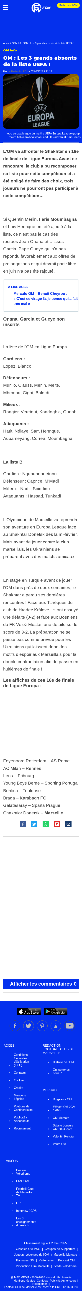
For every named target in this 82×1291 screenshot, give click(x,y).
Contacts (20, 1072)
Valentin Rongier (63, 1136)
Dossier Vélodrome (23, 1171)
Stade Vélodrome (65, 1266)
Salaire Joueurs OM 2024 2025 (63, 1127)
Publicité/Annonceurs (63, 1280)
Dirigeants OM (62, 1099)
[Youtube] (69, 1030)
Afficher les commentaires (43, 984)
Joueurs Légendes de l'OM (31, 1254)
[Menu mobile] (6, 7)
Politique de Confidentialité (23, 1108)
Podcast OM (66, 1260)
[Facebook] (15, 1030)
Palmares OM (25, 1260)
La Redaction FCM (18, 71)
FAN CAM (22, 1181)
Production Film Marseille (32, 1266)
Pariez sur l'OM (68, 5)
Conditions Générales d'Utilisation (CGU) (21, 1060)
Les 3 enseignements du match (26, 1222)
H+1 (19, 1203)
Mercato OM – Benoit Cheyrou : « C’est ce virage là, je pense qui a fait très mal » (45, 299)
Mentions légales (24, 1280)
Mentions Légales (20, 1097)
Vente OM (59, 1144)
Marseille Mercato (65, 1254)
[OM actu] (41, 5)
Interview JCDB (26, 1211)
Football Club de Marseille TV (24, 1192)
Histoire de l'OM (63, 1062)
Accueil (7, 43)
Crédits (18, 1088)
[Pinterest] (42, 1030)
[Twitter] (29, 1030)
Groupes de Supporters (60, 1249)
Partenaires (46, 1260)
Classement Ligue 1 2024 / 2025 (45, 1243)
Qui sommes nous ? (61, 1071)
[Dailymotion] (56, 1030)
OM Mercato (61, 1118)
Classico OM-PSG (28, 1249)
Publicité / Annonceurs (22, 1119)
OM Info (17, 43)
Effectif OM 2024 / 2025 (64, 1108)
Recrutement (22, 1128)
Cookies (19, 1080)
